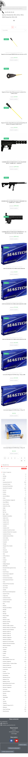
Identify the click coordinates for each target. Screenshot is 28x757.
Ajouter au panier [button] (14, 99)
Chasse (4, 547)
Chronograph (5, 551)
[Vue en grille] (12, 27)
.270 (4, 474)
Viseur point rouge (6, 709)
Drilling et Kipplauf (6, 563)
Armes (4, 498)
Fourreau (4, 569)
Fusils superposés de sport (8, 579)
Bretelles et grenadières (7, 516)
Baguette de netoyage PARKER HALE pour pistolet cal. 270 (14, 54)
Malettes (4, 605)
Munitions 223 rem (6, 621)
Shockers (4, 693)
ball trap (4, 512)
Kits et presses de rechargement (9, 591)
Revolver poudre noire (7, 685)
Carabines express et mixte (8, 535)
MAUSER (4, 609)
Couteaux (5, 559)
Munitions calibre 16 (7, 633)
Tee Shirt (4, 701)
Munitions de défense (7, 639)
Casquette (5, 541)
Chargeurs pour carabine (7, 545)
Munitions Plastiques (7, 645)
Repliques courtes (6, 681)
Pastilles (4, 653)
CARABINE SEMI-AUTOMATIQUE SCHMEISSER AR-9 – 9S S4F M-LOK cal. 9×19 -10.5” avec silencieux (14, 232)
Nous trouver (14, 728)
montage (4, 613)
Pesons (4, 655)
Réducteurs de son (6, 677)
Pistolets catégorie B (7, 661)
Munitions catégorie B (18, 266)
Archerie (4, 492)
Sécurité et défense (6, 691)
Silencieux (5, 695)
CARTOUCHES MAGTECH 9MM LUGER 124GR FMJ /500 (14, 339)
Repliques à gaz (6, 679)
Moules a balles (6, 615)
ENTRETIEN (5, 565)
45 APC (4, 478)
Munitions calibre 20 (7, 635)
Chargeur (4, 543)
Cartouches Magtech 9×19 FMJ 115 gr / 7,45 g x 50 (14, 410)
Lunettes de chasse (6, 597)
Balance (4, 510)
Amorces (4, 490)
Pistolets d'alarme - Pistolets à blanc (10, 663)
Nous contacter (14, 719)
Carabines (5, 525)
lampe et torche (6, 593)
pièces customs (6, 657)
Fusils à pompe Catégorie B (8, 573)
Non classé (5, 647)
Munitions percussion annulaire (9, 643)
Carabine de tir (6, 524)
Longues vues (5, 595)
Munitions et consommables (8, 641)
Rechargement (5, 675)
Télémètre (5, 703)
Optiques (4, 649)
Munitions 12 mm (6, 619)
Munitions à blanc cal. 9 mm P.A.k (9, 627)
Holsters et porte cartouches (8, 583)
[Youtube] (16, 740)
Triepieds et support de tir (8, 705)
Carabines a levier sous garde (9, 529)
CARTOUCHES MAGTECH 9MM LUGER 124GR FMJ (14, 268)
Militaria (4, 611)
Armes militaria (6, 502)
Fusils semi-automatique (7, 577)
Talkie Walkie (5, 697)
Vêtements (5, 707)
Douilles (4, 561)
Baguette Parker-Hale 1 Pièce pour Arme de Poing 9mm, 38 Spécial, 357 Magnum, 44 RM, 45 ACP (14, 123)
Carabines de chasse (7, 534)
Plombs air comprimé (7, 667)
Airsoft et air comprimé (7, 488)
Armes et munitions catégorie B (11, 160)
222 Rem (4, 476)
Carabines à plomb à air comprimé (9, 532)
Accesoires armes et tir (9, 52)
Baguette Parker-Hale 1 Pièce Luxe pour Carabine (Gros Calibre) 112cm (14, 92)
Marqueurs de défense (7, 607)
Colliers (4, 557)
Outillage (4, 651)
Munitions (5, 617)
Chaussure (5, 549)
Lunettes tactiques (6, 601)
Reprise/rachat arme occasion (9, 683)
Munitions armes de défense (8, 629)
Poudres (4, 671)
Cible (4, 553)
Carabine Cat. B (18, 160)
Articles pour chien (6, 506)
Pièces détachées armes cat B (8, 659)
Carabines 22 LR (6, 527)
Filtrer (24, 468)
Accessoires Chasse (6, 484)
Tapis (4, 699)
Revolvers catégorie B (7, 687)
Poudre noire (5, 669)
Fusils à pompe (6, 571)
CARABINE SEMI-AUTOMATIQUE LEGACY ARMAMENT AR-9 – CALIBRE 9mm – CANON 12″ (14, 202)
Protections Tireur (6, 673)
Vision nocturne (6, 711)
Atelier (4, 508)
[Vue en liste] (15, 27)
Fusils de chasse (6, 575)
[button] (14, 21)
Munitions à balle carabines (8, 625)
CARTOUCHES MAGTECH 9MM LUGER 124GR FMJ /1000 (14, 303)
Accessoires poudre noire (8, 486)
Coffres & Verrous (6, 555)
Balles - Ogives (5, 514)
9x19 (4, 480)
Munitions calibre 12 (7, 631)
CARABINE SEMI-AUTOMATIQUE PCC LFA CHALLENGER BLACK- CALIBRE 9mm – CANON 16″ (14, 162)
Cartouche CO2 (6, 539)
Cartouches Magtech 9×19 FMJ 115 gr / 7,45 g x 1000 (14, 374)
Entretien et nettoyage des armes (17, 52)
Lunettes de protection (7, 599)
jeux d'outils (5, 585)
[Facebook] (11, 740)
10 (21, 460)
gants (4, 581)
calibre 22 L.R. (5, 518)
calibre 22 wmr (6, 520)
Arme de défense (6, 496)
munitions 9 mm (6, 623)
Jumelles (4, 589)
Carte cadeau (5, 537)
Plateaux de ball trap (7, 665)
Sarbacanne (5, 689)
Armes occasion (6, 504)
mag (4, 603)
